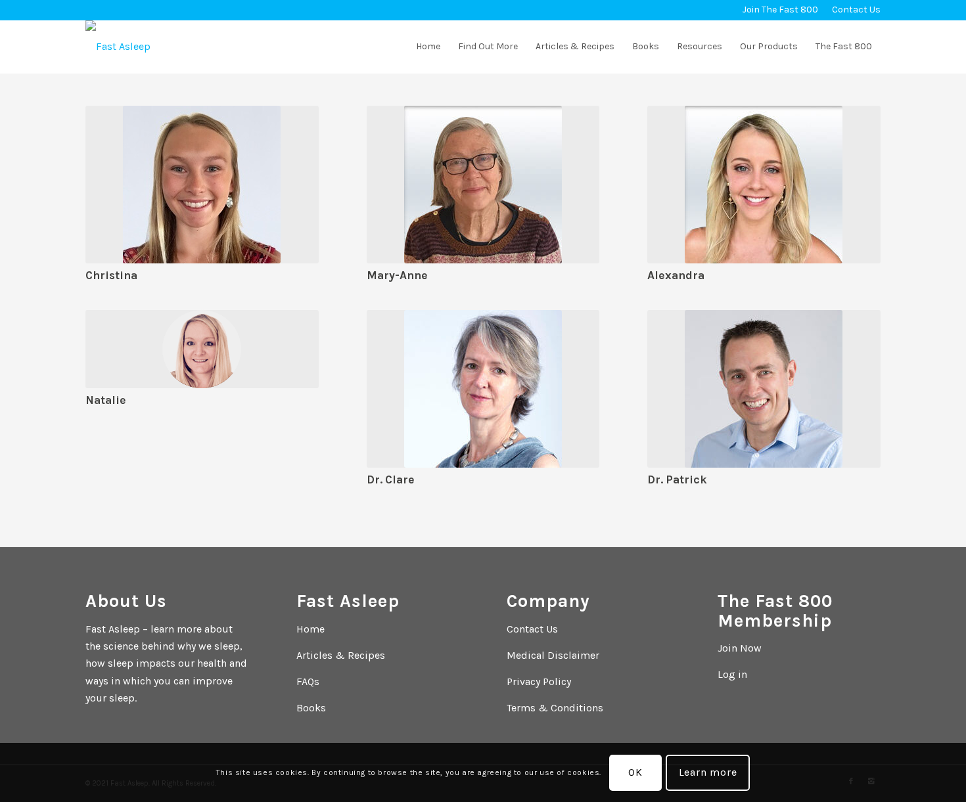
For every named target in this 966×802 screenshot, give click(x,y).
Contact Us (532, 629)
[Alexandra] (764, 184)
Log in (732, 674)
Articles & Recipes (340, 655)
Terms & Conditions (555, 708)
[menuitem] (780, 10)
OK (635, 772)
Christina (111, 275)
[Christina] (202, 184)
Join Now (740, 648)
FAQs (307, 681)
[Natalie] (202, 349)
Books (311, 708)
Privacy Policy (539, 681)
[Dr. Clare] (483, 389)
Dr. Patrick (677, 479)
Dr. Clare (391, 479)
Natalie (105, 400)
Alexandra (675, 275)
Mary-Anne (397, 275)
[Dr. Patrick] (764, 389)
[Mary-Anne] (483, 184)
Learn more (708, 772)
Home (310, 629)
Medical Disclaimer (553, 655)
